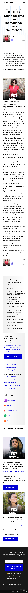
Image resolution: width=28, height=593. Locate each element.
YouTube (9, 405)
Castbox (9, 421)
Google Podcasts (12, 410)
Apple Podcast (11, 400)
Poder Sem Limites (10, 388)
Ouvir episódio (10, 487)
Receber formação (13, 356)
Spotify (9, 415)
